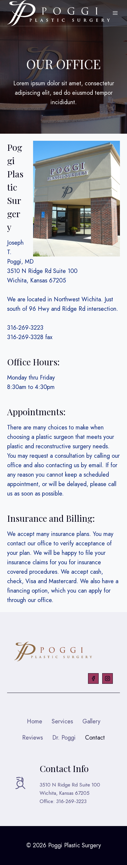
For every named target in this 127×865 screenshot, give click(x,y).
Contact (95, 737)
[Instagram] (107, 678)
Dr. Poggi (64, 737)
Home (34, 721)
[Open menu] (115, 13)
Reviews (32, 737)
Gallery (91, 721)
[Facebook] (93, 678)
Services (62, 721)
